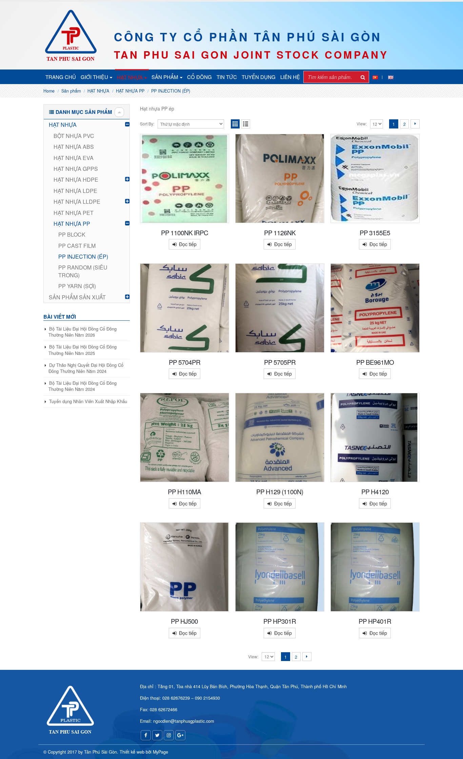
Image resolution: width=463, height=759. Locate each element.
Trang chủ (60, 76)
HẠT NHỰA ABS (74, 147)
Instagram (169, 735)
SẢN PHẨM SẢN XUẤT (77, 297)
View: (362, 123)
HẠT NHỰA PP (72, 223)
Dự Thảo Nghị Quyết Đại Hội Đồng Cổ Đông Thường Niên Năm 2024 (85, 368)
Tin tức (227, 76)
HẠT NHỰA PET (74, 213)
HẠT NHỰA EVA (74, 158)
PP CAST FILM (77, 245)
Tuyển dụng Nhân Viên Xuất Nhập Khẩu (88, 401)
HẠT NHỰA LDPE (75, 191)
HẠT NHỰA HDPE (76, 179)
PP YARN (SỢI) (77, 286)
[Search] (362, 77)
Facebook (146, 735)
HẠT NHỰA (130, 77)
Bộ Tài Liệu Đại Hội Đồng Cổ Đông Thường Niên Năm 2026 (82, 331)
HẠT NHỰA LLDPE (77, 201)
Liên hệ (290, 76)
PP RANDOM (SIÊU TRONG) (82, 271)
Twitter (157, 735)
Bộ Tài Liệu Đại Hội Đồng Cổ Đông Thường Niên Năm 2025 (82, 349)
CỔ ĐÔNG (199, 76)
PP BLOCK (71, 234)
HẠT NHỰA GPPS (76, 169)
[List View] (245, 123)
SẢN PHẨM (165, 76)
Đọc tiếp (188, 244)
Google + (180, 735)
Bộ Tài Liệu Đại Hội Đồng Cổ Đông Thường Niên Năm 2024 (82, 386)
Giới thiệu (94, 76)
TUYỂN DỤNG (259, 76)
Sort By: (147, 123)
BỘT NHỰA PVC (74, 136)
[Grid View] (235, 123)
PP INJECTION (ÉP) (83, 256)
